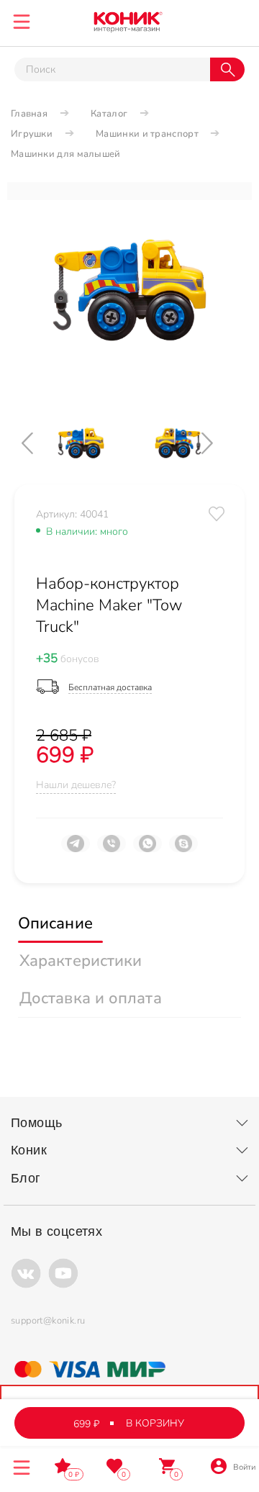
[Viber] (111, 849)
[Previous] (40, 443)
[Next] (219, 443)
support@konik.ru (48, 1320)
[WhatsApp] (147, 849)
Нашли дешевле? (76, 785)
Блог (26, 1178)
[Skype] (183, 849)
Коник (29, 1150)
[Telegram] (75, 849)
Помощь (36, 1123)
